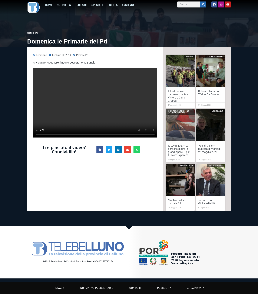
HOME (49, 5)
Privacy (59, 288)
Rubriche (81, 5)
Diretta (112, 5)
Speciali (97, 5)
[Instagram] (221, 4)
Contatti (135, 288)
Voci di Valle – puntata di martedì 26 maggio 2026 (209, 149)
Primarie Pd (82, 55)
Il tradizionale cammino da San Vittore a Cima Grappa (178, 96)
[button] (99, 149)
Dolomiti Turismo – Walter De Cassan (209, 93)
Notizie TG (64, 5)
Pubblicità (164, 288)
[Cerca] (203, 4)
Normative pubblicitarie (96, 288)
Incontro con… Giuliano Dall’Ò (206, 202)
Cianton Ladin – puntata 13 (177, 202)
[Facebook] (214, 4)
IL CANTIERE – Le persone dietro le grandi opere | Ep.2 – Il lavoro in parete (180, 150)
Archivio (128, 5)
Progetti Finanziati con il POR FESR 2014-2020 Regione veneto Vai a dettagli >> (186, 258)
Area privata (195, 288)
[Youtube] (228, 4)
